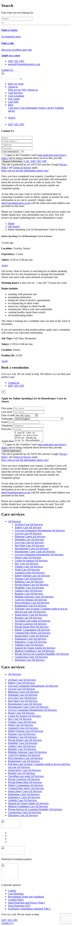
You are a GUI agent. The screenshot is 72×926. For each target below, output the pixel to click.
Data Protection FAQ (19, 905)
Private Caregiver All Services (31, 623)
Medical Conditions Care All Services (35, 650)
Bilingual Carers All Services (30, 536)
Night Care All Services (27, 569)
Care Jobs (13, 101)
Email (4, 422)
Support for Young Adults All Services (35, 647)
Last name (6, 411)
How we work (15, 83)
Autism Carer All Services (28, 590)
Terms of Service (22, 167)
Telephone (6, 425)
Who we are (14, 89)
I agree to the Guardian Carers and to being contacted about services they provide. (33, 156)
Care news (13, 107)
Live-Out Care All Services (29, 542)
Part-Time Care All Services (29, 545)
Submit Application (12, 451)
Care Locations (16, 95)
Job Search (14, 226)
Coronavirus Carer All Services (31, 656)
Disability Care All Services (29, 587)
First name (6, 408)
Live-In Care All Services (28, 533)
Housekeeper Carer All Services (32, 548)
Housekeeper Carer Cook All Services (35, 551)
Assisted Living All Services (30, 572)
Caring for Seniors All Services (31, 560)
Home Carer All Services (28, 557)
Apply (4, 265)
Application (7, 441)
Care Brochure (16, 893)
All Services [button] (14, 521)
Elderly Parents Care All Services (32, 575)
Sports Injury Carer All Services (31, 635)
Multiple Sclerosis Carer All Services (34, 596)
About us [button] (13, 86)
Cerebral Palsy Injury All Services (33, 632)
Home (11, 223)
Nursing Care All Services (28, 578)
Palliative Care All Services (29, 581)
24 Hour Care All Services (29, 524)
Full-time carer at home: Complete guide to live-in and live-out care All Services (41, 610)
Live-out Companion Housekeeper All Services (40, 530)
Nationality (7, 418)
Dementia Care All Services (29, 539)
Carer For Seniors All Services (31, 599)
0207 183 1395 (35, 161)
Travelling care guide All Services (32, 620)
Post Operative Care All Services (32, 602)
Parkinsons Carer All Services (30, 638)
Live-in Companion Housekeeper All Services (39, 554)
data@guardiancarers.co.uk (15, 203)
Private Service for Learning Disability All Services (42, 653)
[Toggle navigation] (21, 78)
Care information (29, 107)
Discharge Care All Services (30, 659)
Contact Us (7, 69)
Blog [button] (10, 104)
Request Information (12, 161)
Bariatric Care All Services (29, 593)
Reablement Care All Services (30, 605)
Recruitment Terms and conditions (26, 896)
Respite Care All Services (28, 617)
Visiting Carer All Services (29, 566)
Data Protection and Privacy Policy (26, 902)
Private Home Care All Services (31, 584)
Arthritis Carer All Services (29, 644)
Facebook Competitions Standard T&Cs (29, 908)
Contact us (13, 382)
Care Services (15, 92)
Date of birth (8, 415)
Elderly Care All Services (28, 527)
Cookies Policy (16, 899)
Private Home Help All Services (32, 626)
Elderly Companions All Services (32, 629)
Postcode (6, 429)
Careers (12, 890)
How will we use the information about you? (25, 170)
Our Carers (14, 98)
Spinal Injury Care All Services (31, 614)
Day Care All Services (26, 563)
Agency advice (46, 107)
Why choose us (30, 89)
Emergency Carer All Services (31, 641)
